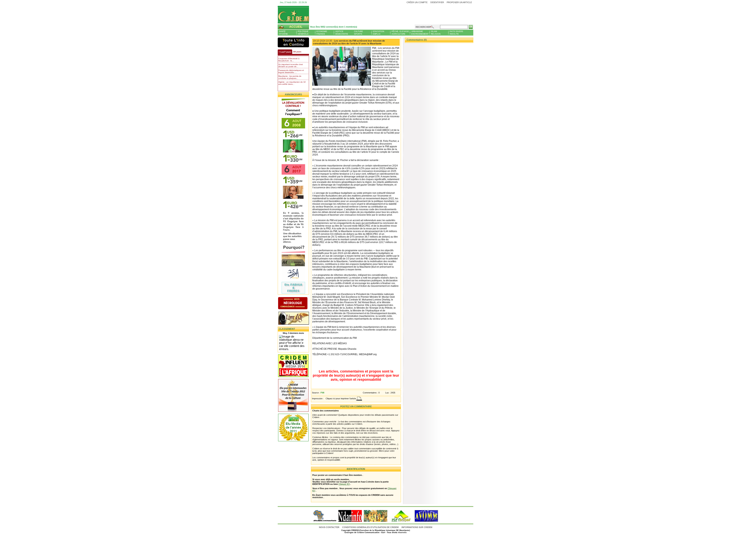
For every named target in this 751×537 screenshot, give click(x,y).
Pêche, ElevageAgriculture (400, 32)
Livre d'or (297, 319)
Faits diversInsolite (456, 32)
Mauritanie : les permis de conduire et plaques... (289, 77)
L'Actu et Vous (293, 42)
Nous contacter (329, 527)
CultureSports (358, 32)
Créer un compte (417, 2)
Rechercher (423, 27)
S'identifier (437, 2)
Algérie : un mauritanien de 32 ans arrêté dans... (292, 83)
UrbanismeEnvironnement (420, 32)
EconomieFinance (321, 32)
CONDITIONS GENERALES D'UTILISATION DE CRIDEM (370, 527)
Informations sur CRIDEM (417, 527)
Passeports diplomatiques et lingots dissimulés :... (291, 71)
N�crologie (297, 304)
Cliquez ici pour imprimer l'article (341, 398)
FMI (322, 392)
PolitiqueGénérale (303, 32)
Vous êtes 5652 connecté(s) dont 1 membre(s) (333, 27)
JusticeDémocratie (341, 32)
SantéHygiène (283, 32)
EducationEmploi (378, 32)
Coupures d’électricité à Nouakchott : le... (288, 59)
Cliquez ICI (344, 484)
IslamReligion (435, 32)
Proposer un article (459, 2)
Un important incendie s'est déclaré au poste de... (290, 65)
